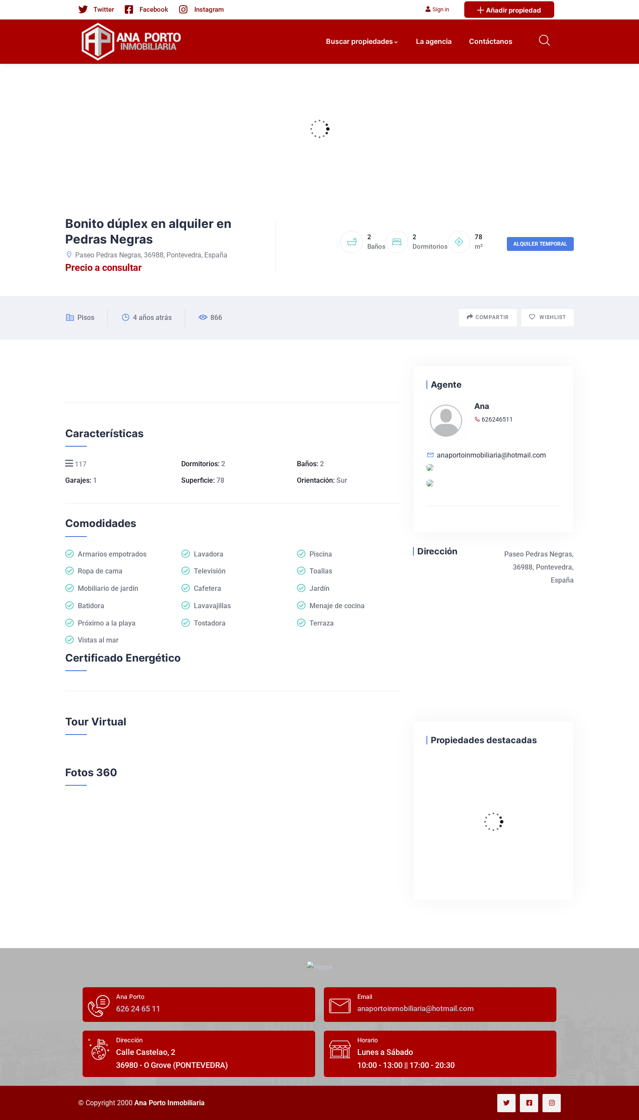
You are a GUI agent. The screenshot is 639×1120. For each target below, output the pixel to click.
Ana (481, 406)
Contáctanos (491, 41)
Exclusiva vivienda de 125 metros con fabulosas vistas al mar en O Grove (490, 799)
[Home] (319, 967)
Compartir (492, 317)
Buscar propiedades (359, 41)
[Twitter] (506, 1103)
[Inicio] (132, 41)
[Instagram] (551, 1103)
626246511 (496, 419)
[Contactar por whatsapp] (429, 486)
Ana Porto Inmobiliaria (169, 1103)
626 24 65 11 (138, 1008)
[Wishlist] (435, 771)
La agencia (434, 41)
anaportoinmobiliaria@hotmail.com (491, 455)
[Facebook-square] (529, 1103)
